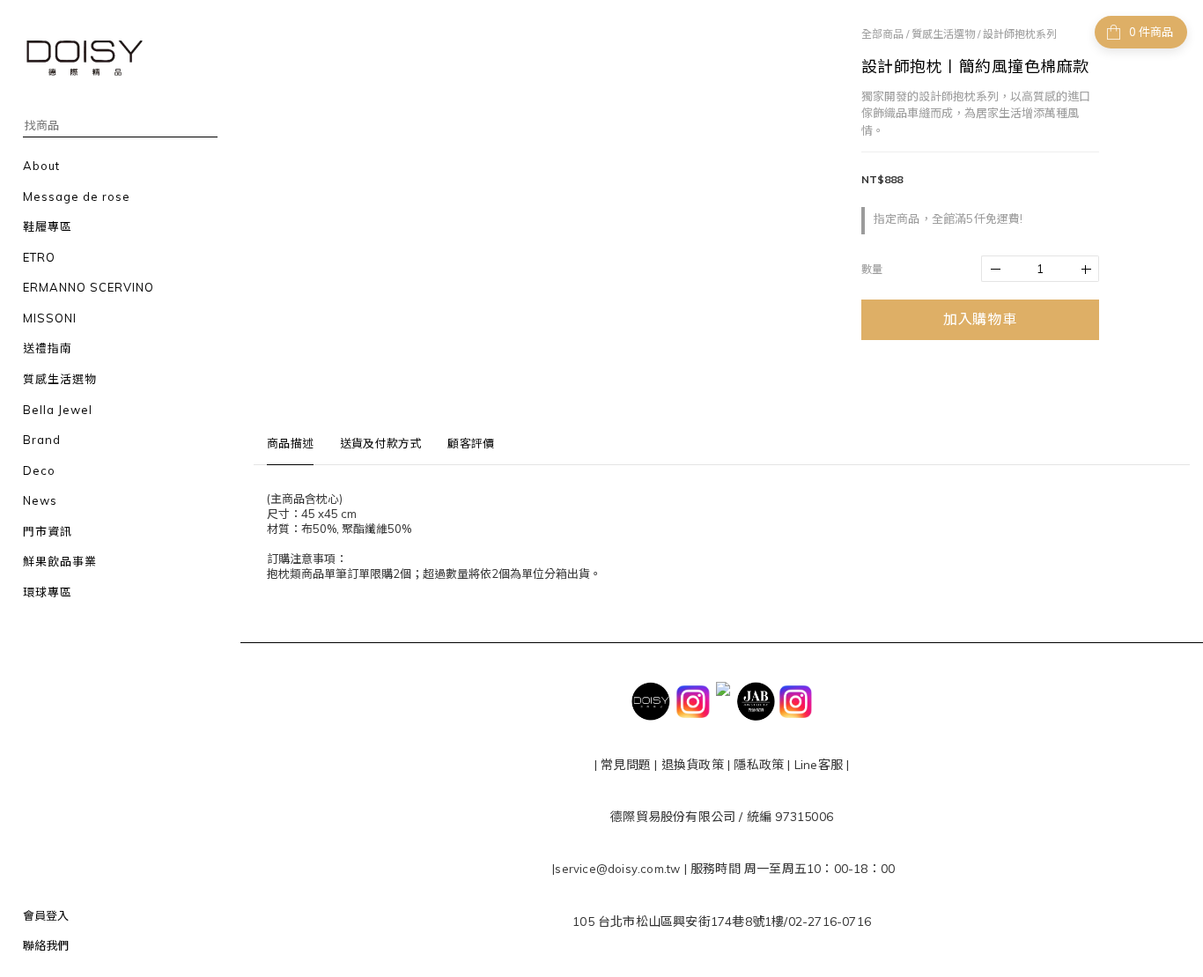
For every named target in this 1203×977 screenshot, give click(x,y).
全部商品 (882, 34)
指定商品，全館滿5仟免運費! (948, 218)
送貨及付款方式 (380, 443)
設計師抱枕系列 (1020, 34)
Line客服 (818, 765)
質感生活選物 (943, 34)
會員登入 (46, 915)
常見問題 (626, 765)
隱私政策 (757, 765)
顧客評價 (470, 443)
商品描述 (290, 443)
